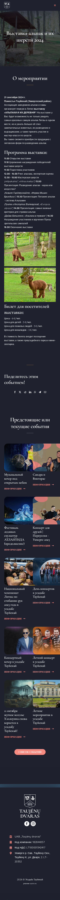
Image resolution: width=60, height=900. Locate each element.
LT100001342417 (35, 847)
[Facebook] (14, 392)
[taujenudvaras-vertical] (30, 795)
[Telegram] (39, 392)
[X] (19, 392)
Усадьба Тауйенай (34, 879)
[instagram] (33, 823)
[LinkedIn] (30, 392)
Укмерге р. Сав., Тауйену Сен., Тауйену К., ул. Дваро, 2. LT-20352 (32, 857)
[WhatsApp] (35, 392)
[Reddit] (25, 392)
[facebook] (26, 823)
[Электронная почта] (45, 392)
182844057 (39, 842)
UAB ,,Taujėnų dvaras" (28, 836)
